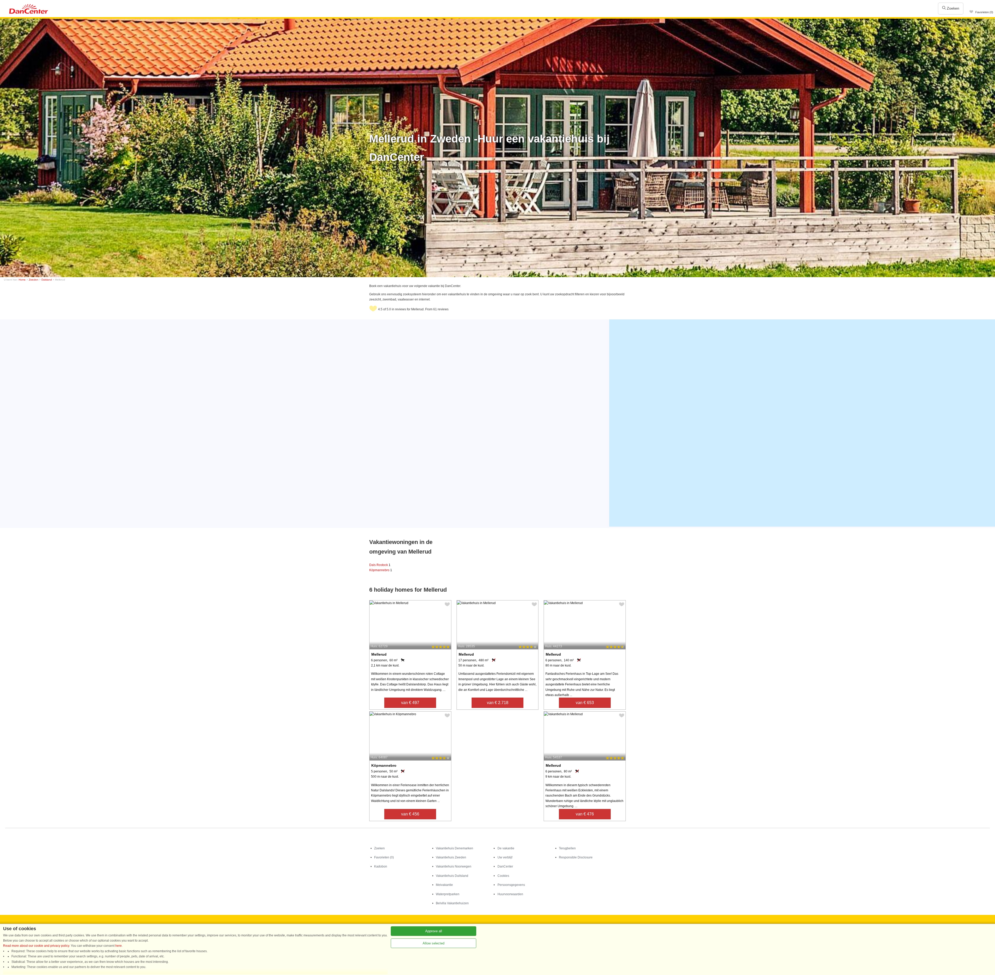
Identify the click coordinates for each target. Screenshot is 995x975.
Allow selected (433, 943)
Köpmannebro (380, 570)
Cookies (503, 876)
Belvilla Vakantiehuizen (452, 903)
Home (22, 279)
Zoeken (952, 8)
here (118, 946)
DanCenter (505, 866)
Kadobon (380, 866)
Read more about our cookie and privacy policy (36, 946)
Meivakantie (444, 885)
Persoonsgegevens (511, 885)
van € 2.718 (497, 702)
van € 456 (410, 814)
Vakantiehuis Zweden (451, 857)
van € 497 (410, 702)
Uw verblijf (504, 857)
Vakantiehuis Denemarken (454, 848)
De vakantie (505, 848)
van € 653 (585, 702)
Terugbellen (567, 848)
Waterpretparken (447, 894)
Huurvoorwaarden (510, 894)
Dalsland (46, 279)
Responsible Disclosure (576, 857)
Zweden (33, 279)
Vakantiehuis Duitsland (452, 876)
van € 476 (585, 814)
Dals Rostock (379, 565)
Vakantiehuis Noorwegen (453, 866)
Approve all (433, 931)
